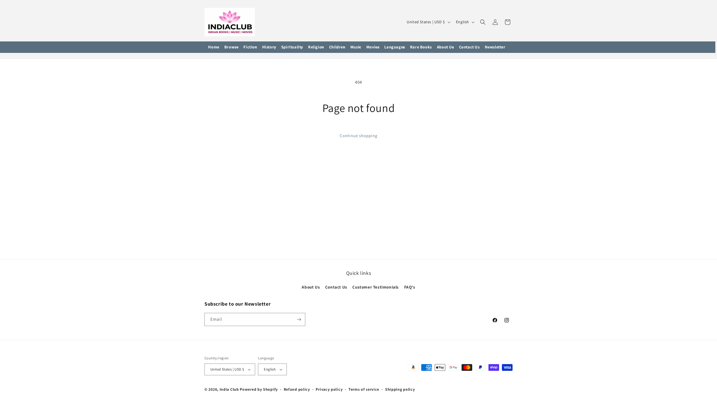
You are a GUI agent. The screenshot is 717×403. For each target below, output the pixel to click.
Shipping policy (400, 389)
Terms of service (363, 389)
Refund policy (297, 389)
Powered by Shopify (259, 389)
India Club (229, 389)
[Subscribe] (299, 319)
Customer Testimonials (375, 287)
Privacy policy (329, 389)
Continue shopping (359, 135)
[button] (231, 47)
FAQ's (409, 287)
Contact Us (336, 287)
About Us (311, 287)
